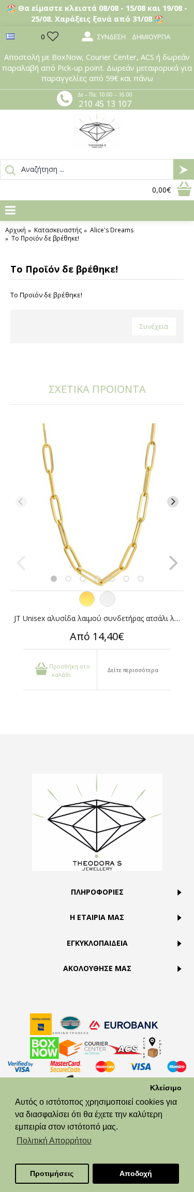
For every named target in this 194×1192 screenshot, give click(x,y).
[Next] (172, 501)
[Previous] (21, 501)
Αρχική (15, 230)
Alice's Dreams (111, 230)
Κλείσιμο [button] (166, 1088)
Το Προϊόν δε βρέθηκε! (45, 238)
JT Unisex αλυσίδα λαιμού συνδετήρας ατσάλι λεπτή (99, 618)
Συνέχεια (154, 326)
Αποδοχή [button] (136, 1173)
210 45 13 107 (105, 103)
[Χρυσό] (87, 604)
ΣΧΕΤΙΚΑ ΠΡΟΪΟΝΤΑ (97, 389)
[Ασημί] (107, 604)
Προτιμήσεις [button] (51, 1173)
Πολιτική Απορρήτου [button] (54, 1140)
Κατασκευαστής (58, 230)
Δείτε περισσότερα (132, 670)
